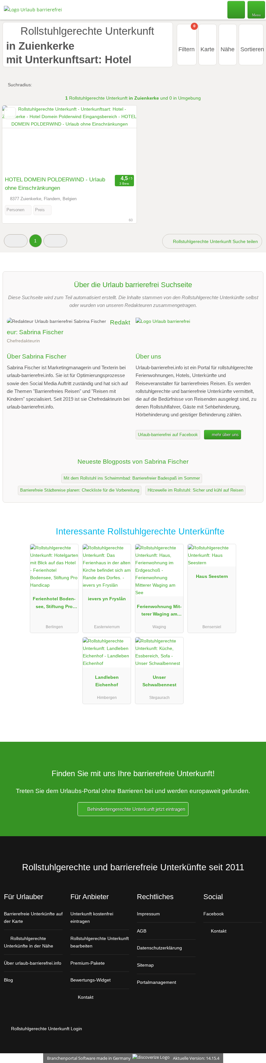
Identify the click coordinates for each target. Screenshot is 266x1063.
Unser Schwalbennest (159, 681)
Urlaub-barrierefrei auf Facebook (168, 434)
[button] (16, 240)
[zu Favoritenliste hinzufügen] (10, 113)
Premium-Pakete (87, 963)
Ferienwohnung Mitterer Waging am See (159, 611)
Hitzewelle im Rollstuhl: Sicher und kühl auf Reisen (195, 490)
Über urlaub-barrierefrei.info (32, 963)
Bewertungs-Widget (90, 980)
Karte (207, 49)
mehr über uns (225, 434)
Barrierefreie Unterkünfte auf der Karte (33, 917)
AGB (141, 931)
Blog (8, 980)
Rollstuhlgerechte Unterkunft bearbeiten (99, 942)
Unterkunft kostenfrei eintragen (91, 917)
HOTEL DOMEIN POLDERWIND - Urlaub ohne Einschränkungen (55, 183)
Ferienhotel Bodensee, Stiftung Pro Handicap (54, 604)
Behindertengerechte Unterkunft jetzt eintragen (135, 809)
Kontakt (85, 997)
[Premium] (253, 537)
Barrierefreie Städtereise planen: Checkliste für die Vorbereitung (79, 490)
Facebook (213, 913)
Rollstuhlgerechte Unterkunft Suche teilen (215, 241)
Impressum (148, 913)
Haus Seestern (212, 576)
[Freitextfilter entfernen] (236, 9)
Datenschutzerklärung (159, 947)
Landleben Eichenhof (107, 681)
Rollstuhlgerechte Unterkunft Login (46, 1028)
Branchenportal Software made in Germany (87, 1058)
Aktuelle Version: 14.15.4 (196, 1058)
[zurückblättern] (18, 139)
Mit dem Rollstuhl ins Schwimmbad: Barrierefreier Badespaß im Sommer (132, 478)
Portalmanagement (156, 982)
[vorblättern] (120, 139)
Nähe (228, 49)
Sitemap (145, 965)
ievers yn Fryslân (107, 598)
